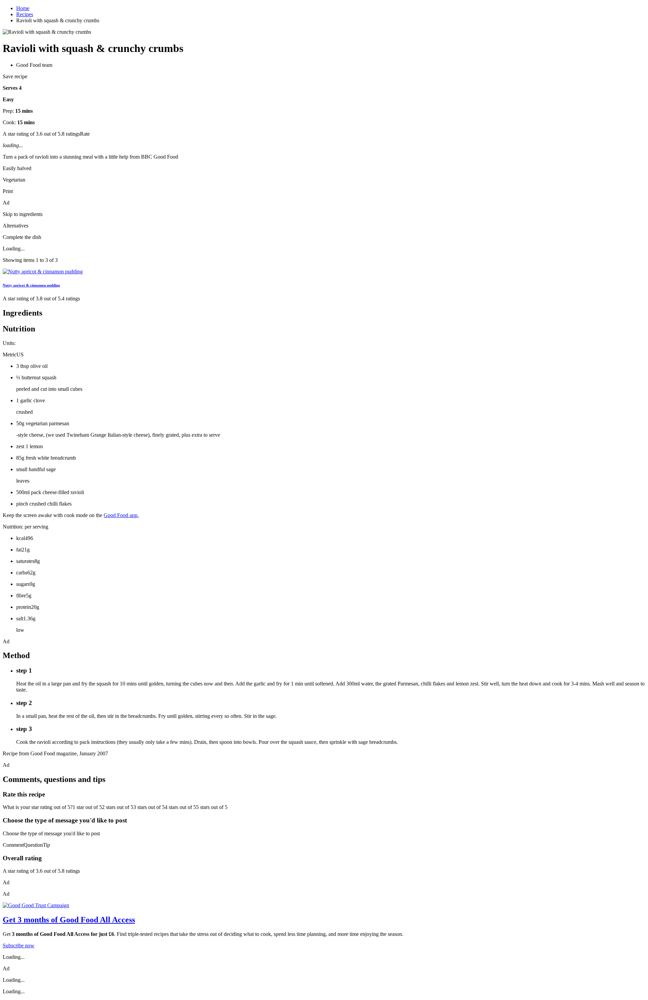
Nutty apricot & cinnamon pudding (31, 285)
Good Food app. (121, 515)
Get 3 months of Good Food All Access (69, 919)
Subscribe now (18, 945)
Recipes (24, 14)
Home (22, 8)
